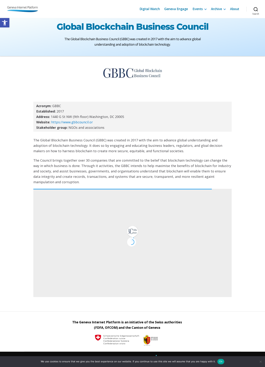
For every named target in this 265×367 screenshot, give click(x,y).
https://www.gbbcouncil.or (72, 122)
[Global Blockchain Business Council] (132, 231)
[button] (4, 22)
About (234, 9)
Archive (216, 9)
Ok (220, 361)
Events (198, 9)
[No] (260, 361)
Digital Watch (150, 9)
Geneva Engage (176, 9)
